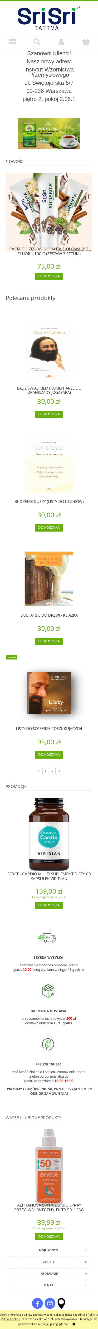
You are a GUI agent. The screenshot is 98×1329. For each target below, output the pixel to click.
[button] (12, 41)
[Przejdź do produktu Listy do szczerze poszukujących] (49, 692)
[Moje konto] (61, 41)
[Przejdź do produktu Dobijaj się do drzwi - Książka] (49, 579)
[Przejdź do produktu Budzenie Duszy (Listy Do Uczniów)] (49, 465)
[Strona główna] (49, 17)
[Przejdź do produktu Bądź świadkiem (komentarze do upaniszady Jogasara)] (49, 352)
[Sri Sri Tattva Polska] (37, 1303)
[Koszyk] (86, 41)
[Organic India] (49, 133)
